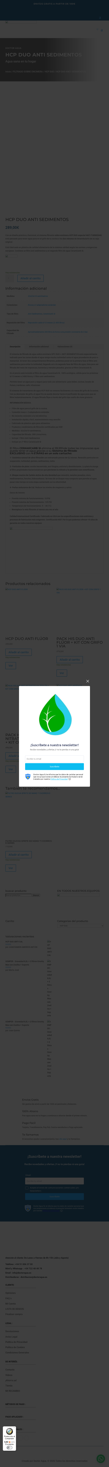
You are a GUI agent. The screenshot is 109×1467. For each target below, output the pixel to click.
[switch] (9, 1447)
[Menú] (14, 1428)
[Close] (87, 683)
